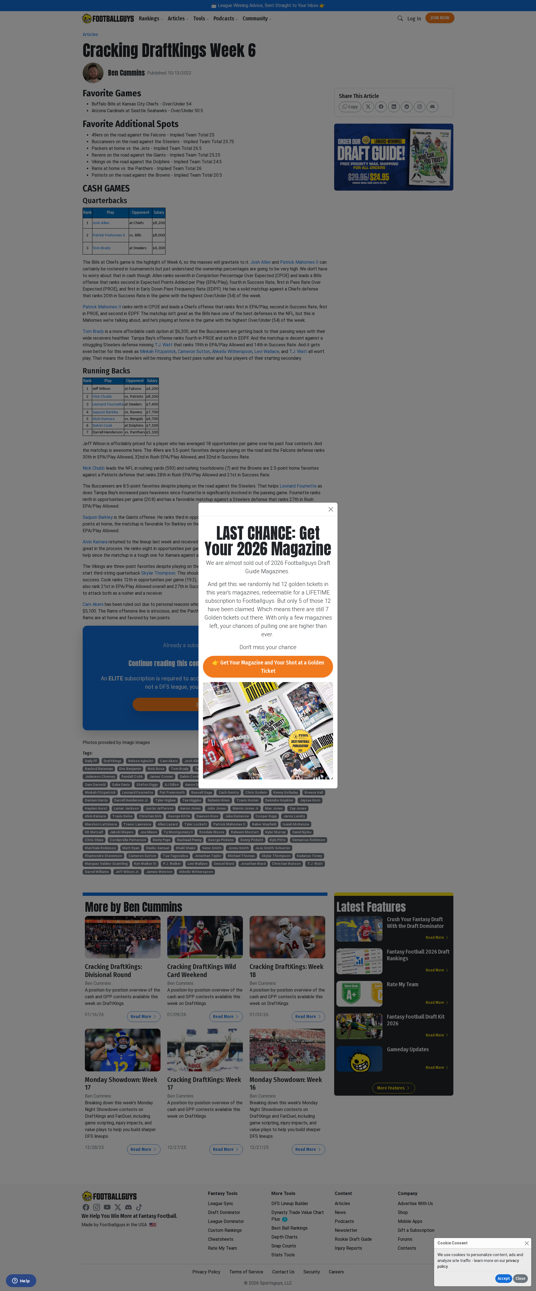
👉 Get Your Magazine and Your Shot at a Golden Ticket (268, 666)
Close (520, 1278)
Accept (504, 1278)
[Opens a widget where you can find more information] (21, 1281)
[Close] (527, 1243)
